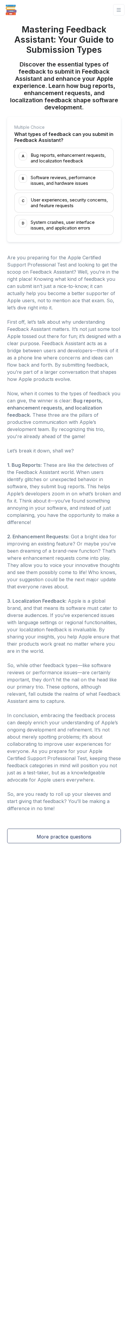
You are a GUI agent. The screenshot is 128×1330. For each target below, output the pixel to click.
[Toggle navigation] (118, 10)
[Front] (11, 9)
